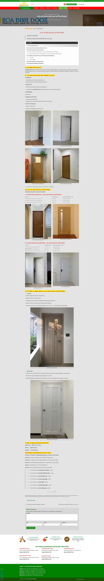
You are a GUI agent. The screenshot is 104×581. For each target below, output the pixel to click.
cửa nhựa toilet (39, 496)
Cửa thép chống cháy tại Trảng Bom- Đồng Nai (36, 504)
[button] (81, 4)
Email (45, 522)
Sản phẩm (48, 8)
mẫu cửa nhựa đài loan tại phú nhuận (47, 496)
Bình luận (28, 513)
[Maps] (2, 579)
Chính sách (54, 8)
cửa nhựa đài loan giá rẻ (61, 495)
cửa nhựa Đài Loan (42, 476)
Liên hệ (70, 8)
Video (76, 0)
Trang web (64, 522)
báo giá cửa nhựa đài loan (53, 495)
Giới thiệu (42, 8)
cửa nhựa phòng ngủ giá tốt (32, 496)
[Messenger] (2, 575)
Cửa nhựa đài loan (52, 14)
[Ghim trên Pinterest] (54, 492)
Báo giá (61, 8)
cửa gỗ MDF (41, 482)
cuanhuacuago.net (33, 447)
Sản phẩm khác (81, 0)
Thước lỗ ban (76, 8)
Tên (27, 522)
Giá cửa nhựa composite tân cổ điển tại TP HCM (68, 504)
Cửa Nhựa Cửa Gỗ (34, 450)
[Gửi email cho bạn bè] (52, 492)
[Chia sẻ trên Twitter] (50, 492)
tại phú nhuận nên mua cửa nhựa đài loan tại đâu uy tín (61, 496)
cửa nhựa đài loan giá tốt (69, 495)
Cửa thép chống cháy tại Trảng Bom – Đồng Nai (43, 186)
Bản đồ (72, 0)
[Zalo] (2, 572)
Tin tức (65, 8)
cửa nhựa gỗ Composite (43, 470)
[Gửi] (65, 4)
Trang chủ (36, 8)
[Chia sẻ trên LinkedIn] (56, 492)
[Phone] (2, 569)
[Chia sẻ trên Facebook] (48, 492)
